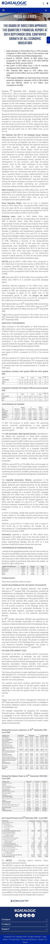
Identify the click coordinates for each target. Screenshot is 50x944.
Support (6, 929)
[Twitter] (25, 915)
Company (6, 919)
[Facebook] (21, 915)
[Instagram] (33, 915)
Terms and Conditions (28, 939)
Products (6, 924)
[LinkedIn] (16, 915)
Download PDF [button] (21, 901)
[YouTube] (29, 915)
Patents (41, 939)
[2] (45, 776)
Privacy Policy (14, 939)
